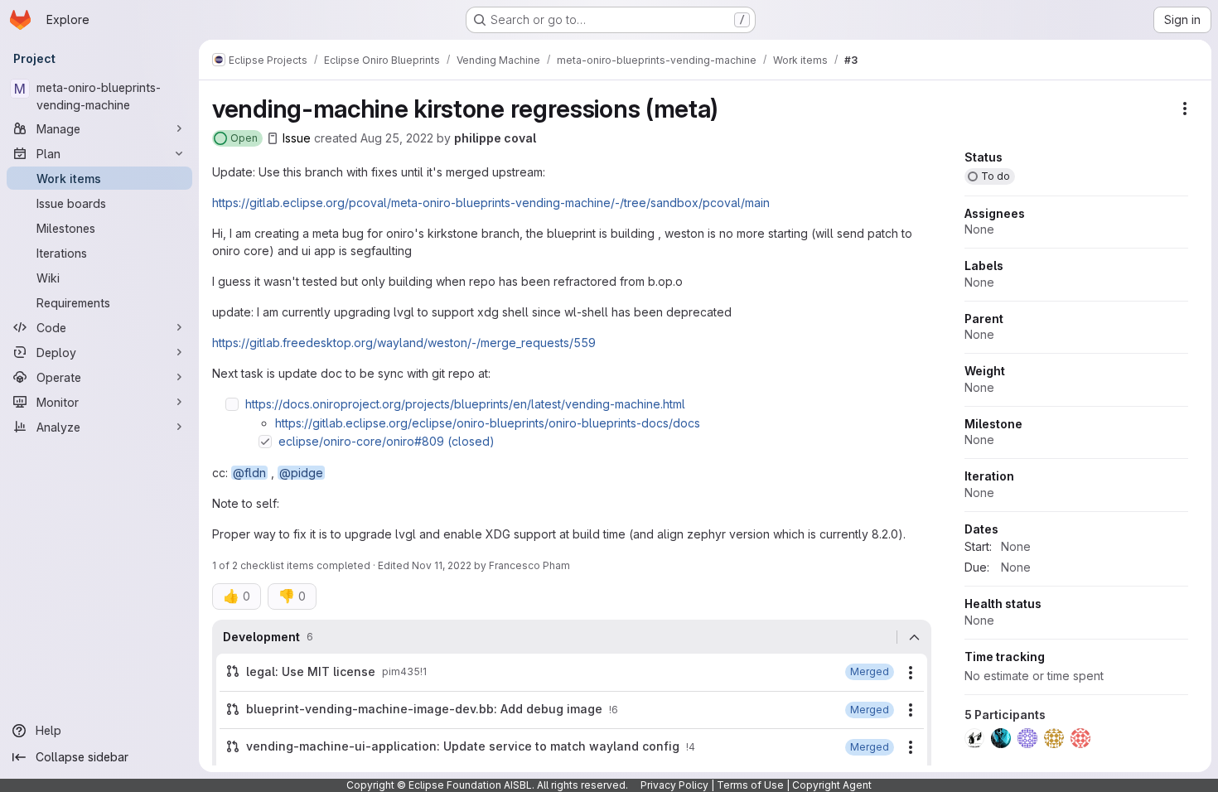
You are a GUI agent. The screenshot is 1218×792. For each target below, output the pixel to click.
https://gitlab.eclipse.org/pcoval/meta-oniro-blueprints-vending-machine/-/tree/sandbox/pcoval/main (491, 203)
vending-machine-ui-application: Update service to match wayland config (462, 746)
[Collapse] (914, 637)
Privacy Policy (674, 785)
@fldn (249, 473)
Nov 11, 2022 (441, 565)
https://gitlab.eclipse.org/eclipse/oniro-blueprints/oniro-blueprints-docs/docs (487, 423)
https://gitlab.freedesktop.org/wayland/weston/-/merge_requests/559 (404, 343)
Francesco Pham (529, 565)
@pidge (301, 473)
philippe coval (495, 138)
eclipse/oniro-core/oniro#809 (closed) (386, 441)
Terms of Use (750, 785)
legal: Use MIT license (310, 671)
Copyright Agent (832, 785)
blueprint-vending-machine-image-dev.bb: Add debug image (424, 709)
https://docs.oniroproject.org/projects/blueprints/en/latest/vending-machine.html (465, 404)
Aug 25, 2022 (396, 138)
